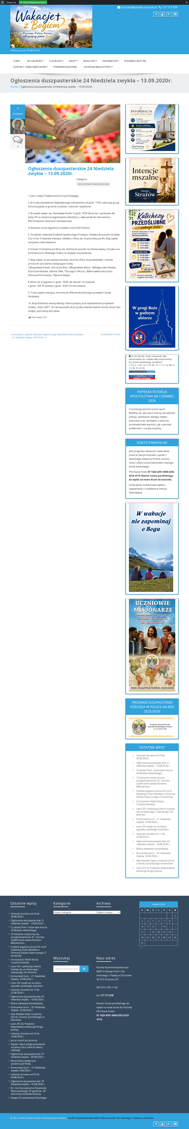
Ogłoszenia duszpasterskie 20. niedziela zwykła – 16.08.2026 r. (153, 843)
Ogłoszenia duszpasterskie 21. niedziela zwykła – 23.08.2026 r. (153, 764)
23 (175, 932)
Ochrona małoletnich (97, 66)
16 (175, 926)
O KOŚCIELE (55, 60)
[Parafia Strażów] (51, 26)
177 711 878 (169, 7)
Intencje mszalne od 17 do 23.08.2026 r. (150, 835)
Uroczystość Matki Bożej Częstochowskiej (150, 803)
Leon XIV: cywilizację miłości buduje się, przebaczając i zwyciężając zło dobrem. (155, 811)
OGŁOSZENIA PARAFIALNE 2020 (93, 184)
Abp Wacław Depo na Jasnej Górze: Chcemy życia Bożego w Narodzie (155, 862)
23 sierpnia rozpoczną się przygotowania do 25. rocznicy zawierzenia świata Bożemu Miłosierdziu (153, 782)
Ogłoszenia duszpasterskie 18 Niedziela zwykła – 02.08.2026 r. (28, 1083)
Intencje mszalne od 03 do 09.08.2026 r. (25, 1076)
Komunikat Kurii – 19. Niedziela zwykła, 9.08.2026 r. (28, 1069)
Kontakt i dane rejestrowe (29, 66)
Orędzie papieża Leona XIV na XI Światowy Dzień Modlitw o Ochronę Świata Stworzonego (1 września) (155, 793)
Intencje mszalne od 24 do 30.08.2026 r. (150, 757)
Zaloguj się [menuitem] (11, 2)
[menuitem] (2, 2)
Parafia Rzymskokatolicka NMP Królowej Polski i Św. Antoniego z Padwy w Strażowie (110, 1117)
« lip (141, 947)
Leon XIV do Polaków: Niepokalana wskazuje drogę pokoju (155, 869)
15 (169, 926)
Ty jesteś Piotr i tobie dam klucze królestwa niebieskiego (154, 772)
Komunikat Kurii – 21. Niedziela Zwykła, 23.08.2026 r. (153, 821)
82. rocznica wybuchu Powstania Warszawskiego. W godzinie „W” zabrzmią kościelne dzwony (28, 1091)
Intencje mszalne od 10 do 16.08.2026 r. (25, 1035)
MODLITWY (89, 60)
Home (13, 86)
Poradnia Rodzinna (65, 66)
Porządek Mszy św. (135, 60)
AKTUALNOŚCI (34, 60)
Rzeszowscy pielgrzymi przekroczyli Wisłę (23, 1062)
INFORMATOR (109, 60)
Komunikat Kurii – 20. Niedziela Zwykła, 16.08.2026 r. (153, 855)
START (16, 60)
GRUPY (72, 60)
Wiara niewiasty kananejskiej (152, 848)
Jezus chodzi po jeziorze (24, 1040)
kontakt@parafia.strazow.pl (139, 7)
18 (147, 932)
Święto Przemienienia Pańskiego (29, 1097)
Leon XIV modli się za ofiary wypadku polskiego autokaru (152, 828)
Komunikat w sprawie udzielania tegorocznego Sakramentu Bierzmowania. (47, 334)
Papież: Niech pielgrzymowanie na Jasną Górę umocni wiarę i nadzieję (28, 1047)
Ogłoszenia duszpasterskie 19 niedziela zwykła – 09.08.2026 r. (28, 1055)
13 (159, 926)
